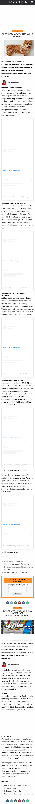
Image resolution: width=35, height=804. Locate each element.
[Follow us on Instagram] (15, 603)
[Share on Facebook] (7, 603)
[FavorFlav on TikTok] (23, 603)
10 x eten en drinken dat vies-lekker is (18, 794)
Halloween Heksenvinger (14, 791)
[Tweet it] (11, 603)
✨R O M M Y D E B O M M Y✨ (25, 546)
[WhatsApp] (27, 603)
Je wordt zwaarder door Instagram (17, 572)
